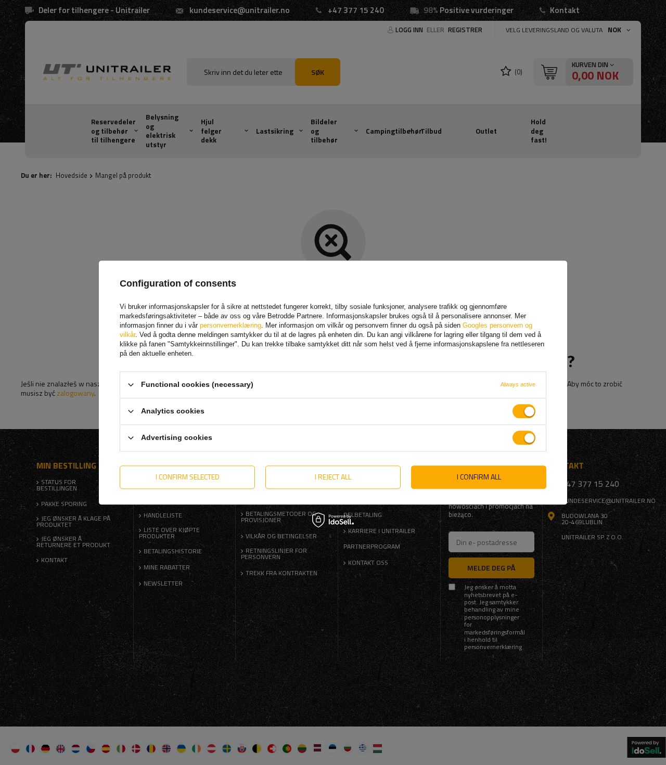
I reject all (333, 476)
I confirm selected (188, 476)
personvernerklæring (230, 325)
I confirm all (479, 476)
